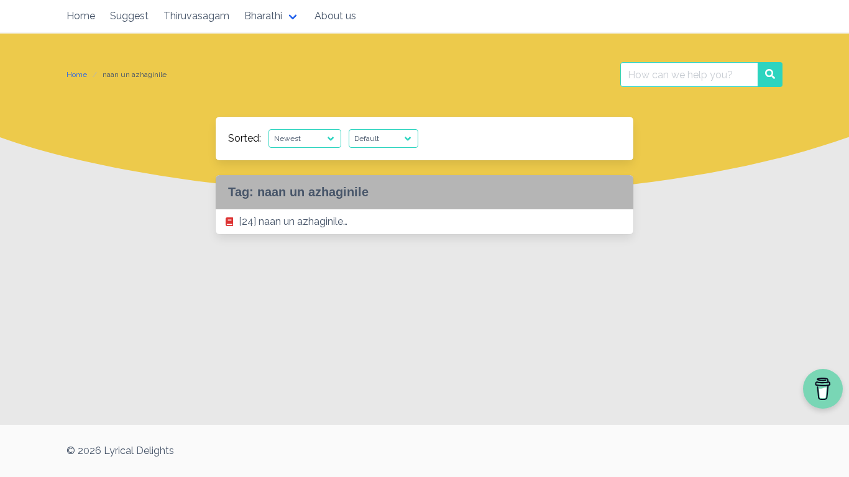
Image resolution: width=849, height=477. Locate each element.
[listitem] (424, 221)
